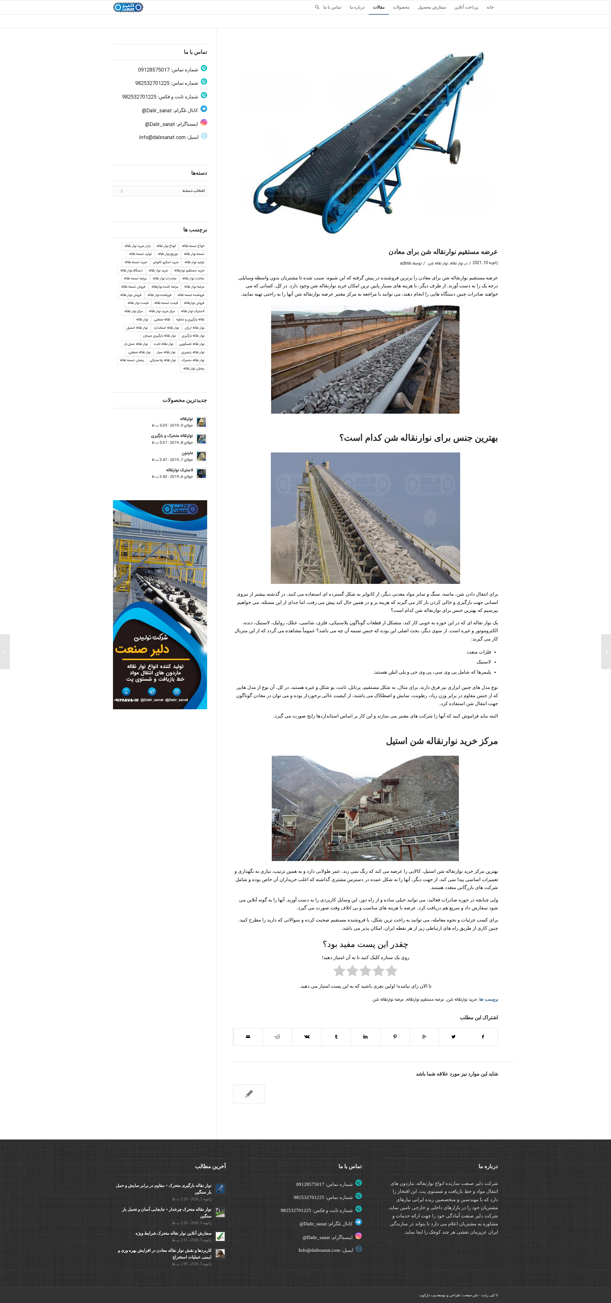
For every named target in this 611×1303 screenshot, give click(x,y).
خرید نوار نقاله (158, 271)
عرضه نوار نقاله (194, 287)
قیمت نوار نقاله (138, 303)
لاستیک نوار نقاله (192, 311)
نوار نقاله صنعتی (140, 352)
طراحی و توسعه (448, 1295)
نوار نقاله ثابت (163, 344)
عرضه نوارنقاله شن (388, 999)
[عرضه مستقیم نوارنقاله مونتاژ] (249, 1093)
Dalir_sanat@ (157, 111)
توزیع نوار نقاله (168, 254)
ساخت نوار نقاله (193, 279)
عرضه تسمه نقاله (135, 279)
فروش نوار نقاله (131, 295)
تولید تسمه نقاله (140, 254)
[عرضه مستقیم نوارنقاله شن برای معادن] (365, 143)
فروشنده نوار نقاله (160, 295)
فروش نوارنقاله (194, 303)
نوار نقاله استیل (137, 328)
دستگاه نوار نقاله (131, 271)
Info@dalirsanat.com (162, 138)
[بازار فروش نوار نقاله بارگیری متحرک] (606, 651)
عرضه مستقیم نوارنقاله (425, 999)
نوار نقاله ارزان (194, 328)
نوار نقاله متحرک (193, 360)
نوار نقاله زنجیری (192, 352)
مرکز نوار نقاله (133, 311)
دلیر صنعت (470, 1295)
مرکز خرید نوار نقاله (162, 311)
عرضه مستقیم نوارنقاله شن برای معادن (443, 252)
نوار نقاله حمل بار (136, 344)
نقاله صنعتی (162, 320)
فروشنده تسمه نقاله (191, 295)
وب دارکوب (427, 1295)
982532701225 (152, 84)
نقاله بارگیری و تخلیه (190, 320)
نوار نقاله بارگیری (193, 336)
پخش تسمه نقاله (132, 360)
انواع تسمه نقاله (193, 246)
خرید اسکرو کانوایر (166, 262)
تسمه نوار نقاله (194, 254)
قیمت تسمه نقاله (166, 303)
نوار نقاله (456, 263)
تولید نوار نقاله (194, 262)
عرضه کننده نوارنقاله (164, 287)
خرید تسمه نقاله (136, 262)
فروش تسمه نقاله (133, 287)
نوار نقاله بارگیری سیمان (159, 336)
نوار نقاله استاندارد (166, 328)
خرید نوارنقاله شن (462, 999)
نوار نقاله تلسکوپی (191, 344)
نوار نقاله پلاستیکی (163, 360)
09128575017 (154, 70)
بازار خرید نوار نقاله (138, 246)
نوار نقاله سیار (166, 352)
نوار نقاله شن (438, 263)
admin (405, 263)
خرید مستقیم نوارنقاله (189, 271)
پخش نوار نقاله (193, 369)
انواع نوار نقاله (166, 246)
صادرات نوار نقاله (164, 279)
